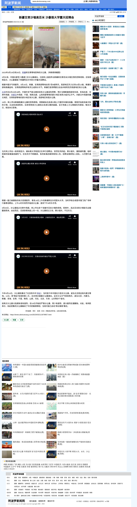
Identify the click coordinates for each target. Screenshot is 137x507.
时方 (34, 311)
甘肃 (21, 320)
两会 (39, 293)
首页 (4, 7)
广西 (15, 465)
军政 (23, 9)
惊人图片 (17, 495)
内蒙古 (14, 95)
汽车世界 (40, 492)
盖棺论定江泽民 (25, 495)
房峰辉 (66, 467)
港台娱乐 (40, 489)
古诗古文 (93, 483)
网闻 (67, 9)
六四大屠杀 (66, 465)
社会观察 (34, 492)
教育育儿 (67, 483)
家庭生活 (34, 483)
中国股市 (7, 467)
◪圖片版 (119, 12)
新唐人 (43, 311)
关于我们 (79, 501)
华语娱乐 (27, 489)
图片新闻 (94, 477)
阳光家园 (74, 495)
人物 (62, 9)
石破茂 (23, 467)
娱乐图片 (67, 489)
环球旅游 (79, 492)
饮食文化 (21, 492)
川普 (23, 465)
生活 (20, 7)
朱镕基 (10, 465)
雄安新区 (34, 467)
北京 (4, 92)
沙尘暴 (6, 320)
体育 (90, 9)
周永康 (87, 467)
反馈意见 (86, 501)
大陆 (35, 9)
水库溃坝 (44, 465)
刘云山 (60, 467)
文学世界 (23, 486)
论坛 (38, 7)
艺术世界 (80, 483)
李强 (18, 467)
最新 (17, 9)
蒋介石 (41, 467)
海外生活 (47, 483)
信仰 (104, 9)
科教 (72, 9)
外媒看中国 (25, 480)
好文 (53, 480)
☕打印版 (112, 12)
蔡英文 (76, 467)
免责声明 (92, 501)
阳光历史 (54, 495)
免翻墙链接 (93, 1)
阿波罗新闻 (13, 3)
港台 (100, 9)
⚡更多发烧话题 (10, 461)
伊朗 (5, 465)
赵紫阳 (81, 467)
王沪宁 (13, 467)
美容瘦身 (87, 483)
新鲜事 (27, 7)
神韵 (19, 465)
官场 (76, 9)
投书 (57, 480)
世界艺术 (17, 486)
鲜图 (91, 492)
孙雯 (28, 467)
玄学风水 (54, 483)
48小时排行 (100, 20)
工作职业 (60, 483)
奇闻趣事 (60, 492)
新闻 (9, 7)
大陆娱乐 (21, 489)
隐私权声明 (100, 501)
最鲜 (15, 492)
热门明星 (34, 489)
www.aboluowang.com (41, 1)
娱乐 (33, 7)
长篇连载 (30, 486)
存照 (65, 480)
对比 (61, 480)
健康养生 (21, 483)
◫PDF (124, 12)
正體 (85, 1)
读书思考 (113, 483)
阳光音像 (80, 495)
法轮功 (79, 465)
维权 (86, 9)
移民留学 (47, 492)
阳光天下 (67, 495)
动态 (38, 480)
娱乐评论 (54, 489)
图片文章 (37, 486)
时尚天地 (54, 492)
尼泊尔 (12, 469)
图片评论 (74, 480)
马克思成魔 (35, 465)
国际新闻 (49, 9)
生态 (95, 9)
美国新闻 (29, 9)
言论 (19, 480)
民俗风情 (85, 492)
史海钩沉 (27, 483)
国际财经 (57, 9)
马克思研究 (47, 495)
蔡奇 (71, 467)
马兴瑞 (28, 465)
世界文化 (107, 483)
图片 (111, 9)
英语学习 (120, 483)
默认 (88, 22)
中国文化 (74, 483)
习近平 (51, 465)
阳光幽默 (61, 495)
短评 (49, 480)
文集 (42, 480)
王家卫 (6, 469)
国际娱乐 (47, 489)
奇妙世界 (72, 492)
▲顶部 (107, 501)
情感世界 (27, 492)
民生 (81, 9)
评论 (15, 7)
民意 (69, 480)
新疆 (24, 73)
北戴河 (47, 467)
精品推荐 (60, 489)
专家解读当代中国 (36, 495)
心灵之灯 (40, 483)
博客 (44, 7)
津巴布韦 (53, 467)
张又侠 (73, 465)
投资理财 (100, 483)
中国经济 (41, 9)
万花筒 (66, 492)
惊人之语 (32, 480)
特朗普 (85, 465)
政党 (45, 480)
